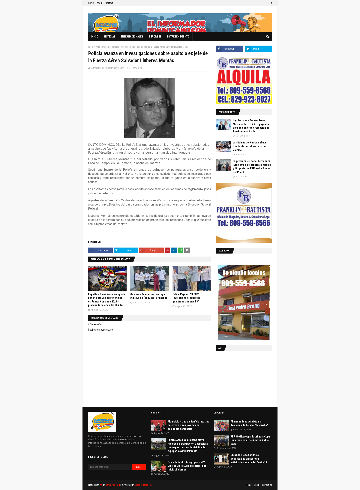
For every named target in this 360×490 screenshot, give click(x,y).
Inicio (90, 47)
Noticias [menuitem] (109, 36)
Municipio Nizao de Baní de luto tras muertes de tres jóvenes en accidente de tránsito (188, 425)
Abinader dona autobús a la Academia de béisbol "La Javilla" (249, 423)
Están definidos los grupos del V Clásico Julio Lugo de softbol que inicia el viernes (187, 466)
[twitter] (258, 49)
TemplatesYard (113, 485)
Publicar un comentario (100, 329)
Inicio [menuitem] (94, 36)
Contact (109, 3)
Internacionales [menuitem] (132, 36)
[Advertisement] (239, 378)
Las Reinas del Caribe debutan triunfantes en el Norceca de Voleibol (250, 146)
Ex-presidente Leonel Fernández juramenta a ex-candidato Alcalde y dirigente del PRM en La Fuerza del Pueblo (252, 167)
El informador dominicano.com (107, 67)
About (100, 3)
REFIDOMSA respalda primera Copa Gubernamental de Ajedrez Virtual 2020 (250, 440)
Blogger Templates (143, 485)
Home (91, 3)
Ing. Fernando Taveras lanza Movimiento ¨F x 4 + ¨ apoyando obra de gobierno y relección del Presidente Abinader (251, 126)
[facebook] (271, 3)
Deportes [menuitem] (155, 36)
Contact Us (267, 485)
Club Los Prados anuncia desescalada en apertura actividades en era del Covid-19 (249, 458)
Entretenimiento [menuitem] (178, 36)
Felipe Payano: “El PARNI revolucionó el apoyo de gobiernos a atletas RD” (186, 298)
